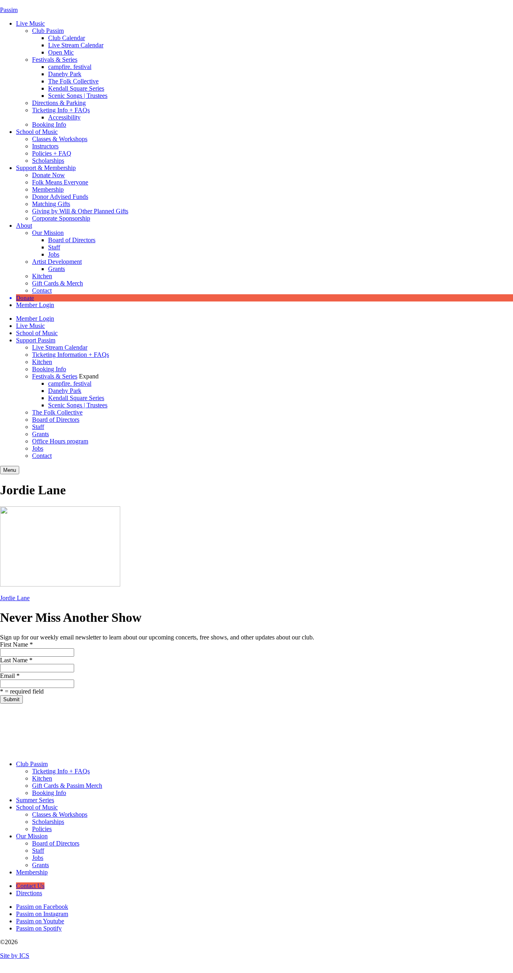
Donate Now (48, 175)
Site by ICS (14, 955)
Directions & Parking (59, 102)
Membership (48, 189)
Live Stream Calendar (75, 45)
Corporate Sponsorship (61, 218)
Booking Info (49, 124)
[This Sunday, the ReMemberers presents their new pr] (110, 728)
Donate (25, 298)
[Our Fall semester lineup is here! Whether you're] (36, 728)
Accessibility (64, 117)
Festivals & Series (54, 59)
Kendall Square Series (76, 88)
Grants (56, 268)
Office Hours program (60, 441)
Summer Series (35, 800)
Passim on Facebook (42, 906)
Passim (9, 9)
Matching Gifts (51, 203)
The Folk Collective (73, 81)
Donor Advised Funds (60, 196)
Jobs (53, 254)
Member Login (35, 304)
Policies (42, 828)
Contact (42, 290)
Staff (54, 247)
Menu (9, 470)
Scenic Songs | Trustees (77, 95)
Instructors (45, 146)
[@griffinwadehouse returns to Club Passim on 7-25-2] (256, 728)
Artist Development (57, 261)
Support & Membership (46, 167)
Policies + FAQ (51, 153)
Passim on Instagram (42, 913)
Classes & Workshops (59, 139)
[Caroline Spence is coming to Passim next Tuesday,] (476, 728)
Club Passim (48, 30)
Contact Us (30, 885)
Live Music (30, 23)
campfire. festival (69, 66)
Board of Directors (71, 240)
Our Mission (48, 232)
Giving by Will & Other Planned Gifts (80, 211)
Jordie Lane (15, 598)
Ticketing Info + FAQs (61, 110)
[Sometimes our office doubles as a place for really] (403, 728)
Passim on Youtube (40, 921)
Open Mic (61, 52)
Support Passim (35, 340)
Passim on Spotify (39, 928)
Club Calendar (66, 37)
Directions (29, 893)
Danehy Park (64, 74)
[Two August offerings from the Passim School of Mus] (183, 728)
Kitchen (42, 276)
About (24, 225)
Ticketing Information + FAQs (70, 354)
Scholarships (48, 160)
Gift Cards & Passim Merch (67, 785)
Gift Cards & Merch (57, 283)
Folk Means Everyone (60, 182)
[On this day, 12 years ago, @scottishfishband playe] (329, 728)
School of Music (37, 131)
